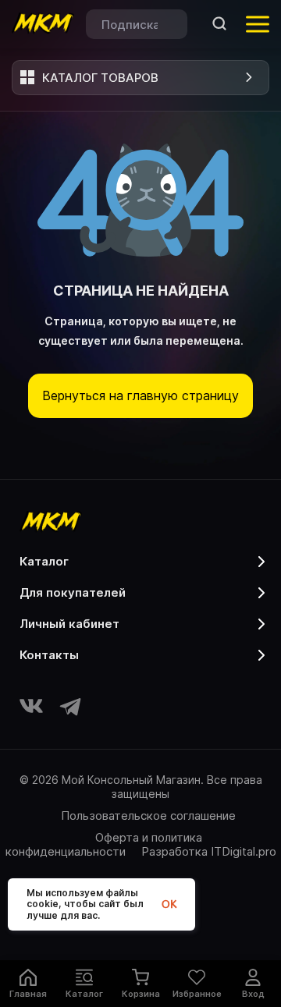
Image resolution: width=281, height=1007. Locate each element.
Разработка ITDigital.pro (208, 851)
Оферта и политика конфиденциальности (103, 844)
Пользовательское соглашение (148, 815)
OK (169, 904)
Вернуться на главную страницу (140, 395)
